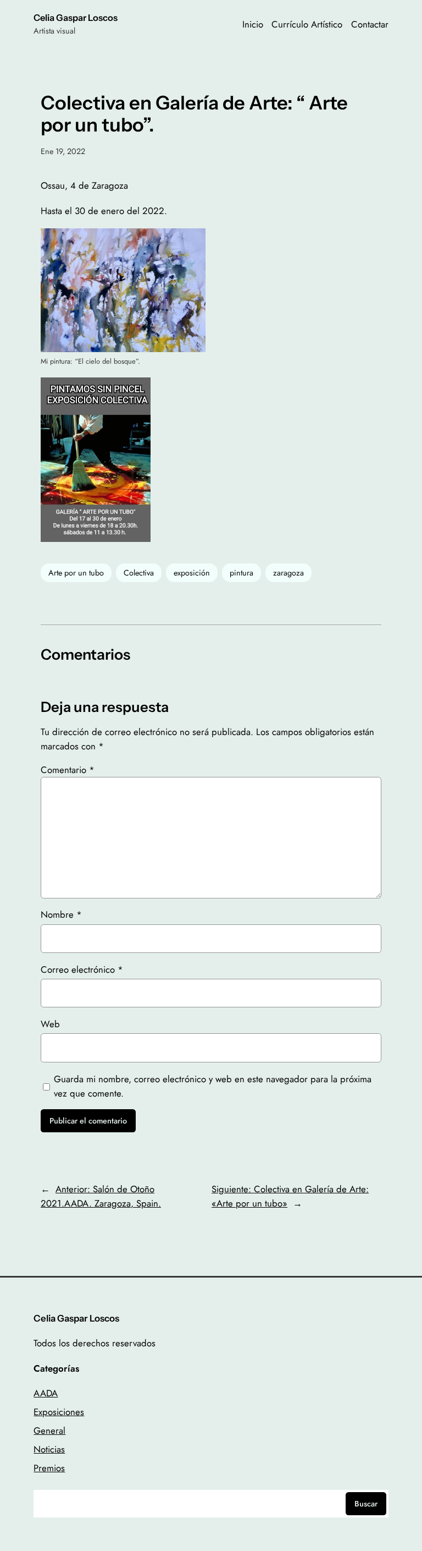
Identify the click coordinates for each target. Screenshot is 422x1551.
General (49, 1430)
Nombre (61, 914)
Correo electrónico (82, 969)
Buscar (365, 1503)
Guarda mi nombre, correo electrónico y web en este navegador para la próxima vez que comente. (212, 1086)
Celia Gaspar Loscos (76, 17)
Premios (49, 1468)
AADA (46, 1393)
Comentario (68, 769)
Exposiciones (59, 1411)
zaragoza (288, 572)
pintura (241, 572)
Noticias (49, 1449)
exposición (192, 572)
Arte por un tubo (76, 572)
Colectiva (139, 572)
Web (50, 1024)
